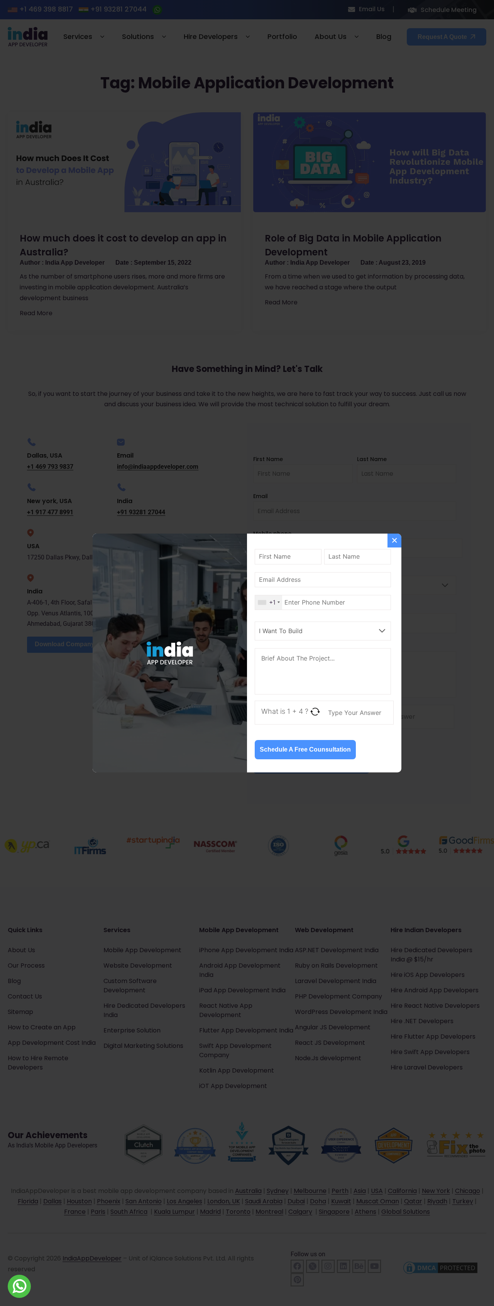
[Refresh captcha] (315, 711)
